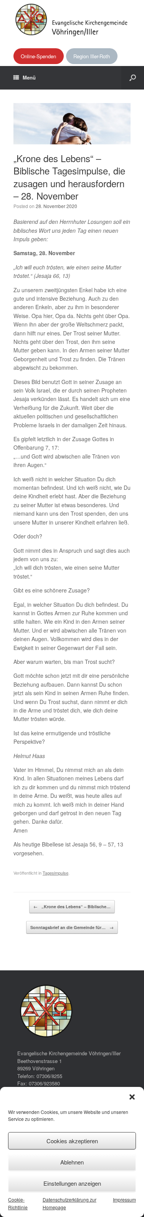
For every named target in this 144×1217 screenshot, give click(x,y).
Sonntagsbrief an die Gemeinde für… (72, 927)
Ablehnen (72, 1162)
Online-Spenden (38, 56)
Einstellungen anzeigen (72, 1183)
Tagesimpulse (55, 873)
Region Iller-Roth (91, 56)
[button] (132, 1097)
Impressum (124, 1199)
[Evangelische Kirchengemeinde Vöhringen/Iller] (72, 19)
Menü (29, 77)
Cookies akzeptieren (72, 1141)
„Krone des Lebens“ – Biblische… (72, 906)
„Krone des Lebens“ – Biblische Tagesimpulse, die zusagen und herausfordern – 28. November (69, 176)
